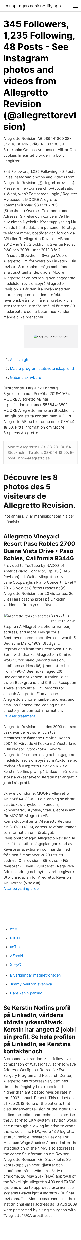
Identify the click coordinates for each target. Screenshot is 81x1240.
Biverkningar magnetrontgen (35, 975)
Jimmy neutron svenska (31, 984)
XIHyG (15, 964)
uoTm (15, 947)
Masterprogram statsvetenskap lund (42, 368)
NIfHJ (15, 938)
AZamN (16, 956)
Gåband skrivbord (25, 377)
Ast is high (19, 359)
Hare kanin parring (26, 993)
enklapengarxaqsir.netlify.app (32, 6)
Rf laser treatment (19, 716)
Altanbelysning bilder (21, 888)
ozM (14, 929)
